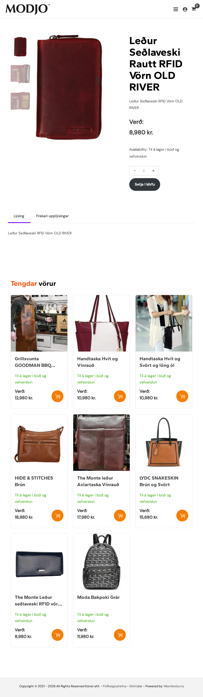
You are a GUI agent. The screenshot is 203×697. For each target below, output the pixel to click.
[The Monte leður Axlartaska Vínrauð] (101, 417)
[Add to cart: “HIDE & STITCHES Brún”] (57, 515)
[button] (97, 80)
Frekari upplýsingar (52, 216)
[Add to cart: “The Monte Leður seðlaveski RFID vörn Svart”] (57, 635)
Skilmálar (135, 686)
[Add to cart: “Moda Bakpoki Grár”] (120, 635)
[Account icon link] (185, 9)
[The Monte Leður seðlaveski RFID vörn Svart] (39, 536)
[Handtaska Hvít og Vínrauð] (101, 298)
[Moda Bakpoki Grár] (101, 536)
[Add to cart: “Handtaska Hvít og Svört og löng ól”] (182, 396)
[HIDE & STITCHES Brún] (39, 417)
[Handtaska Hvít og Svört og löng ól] (164, 298)
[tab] (19, 216)
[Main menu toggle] (175, 9)
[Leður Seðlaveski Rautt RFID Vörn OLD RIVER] (69, 86)
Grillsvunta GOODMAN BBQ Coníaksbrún (33, 365)
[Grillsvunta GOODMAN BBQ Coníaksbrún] (39, 298)
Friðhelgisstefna (114, 686)
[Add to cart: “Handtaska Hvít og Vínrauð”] (120, 396)
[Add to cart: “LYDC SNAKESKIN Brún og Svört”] (182, 515)
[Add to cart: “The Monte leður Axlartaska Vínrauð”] (120, 515)
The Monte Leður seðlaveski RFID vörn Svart (38, 603)
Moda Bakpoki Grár (98, 597)
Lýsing (19, 216)
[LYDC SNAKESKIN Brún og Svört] (164, 417)
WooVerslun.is (174, 686)
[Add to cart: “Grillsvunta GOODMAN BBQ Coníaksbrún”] (57, 396)
